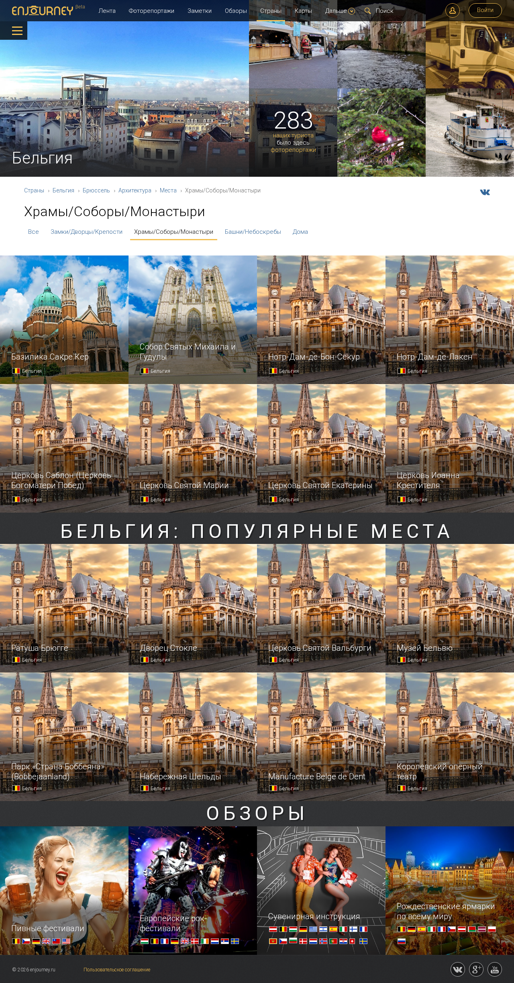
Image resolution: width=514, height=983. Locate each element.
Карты (303, 10)
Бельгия (63, 190)
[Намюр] (470, 175)
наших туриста (293, 136)
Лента (107, 10)
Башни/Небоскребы (253, 231)
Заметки (200, 10)
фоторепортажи (293, 150)
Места (168, 190)
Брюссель (96, 190)
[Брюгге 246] (381, 87)
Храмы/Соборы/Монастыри (173, 231)
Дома (300, 231)
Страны (270, 10)
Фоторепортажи (151, 10)
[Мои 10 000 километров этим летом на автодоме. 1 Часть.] (470, 87)
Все (33, 231)
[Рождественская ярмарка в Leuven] (293, 87)
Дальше (336, 10)
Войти (485, 10)
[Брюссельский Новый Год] (381, 175)
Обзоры (236, 10)
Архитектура (134, 190)
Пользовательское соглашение (117, 970)
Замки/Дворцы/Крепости (86, 231)
